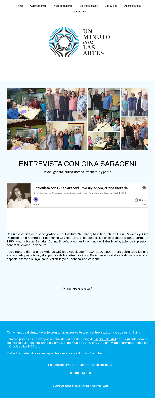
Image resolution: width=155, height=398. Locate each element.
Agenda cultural (132, 6)
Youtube (96, 353)
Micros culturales (89, 6)
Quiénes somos (38, 6)
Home (19, 6)
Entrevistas (111, 6)
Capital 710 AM (105, 339)
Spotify (83, 353)
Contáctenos (79, 11)
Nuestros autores (63, 6)
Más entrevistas (81, 289)
